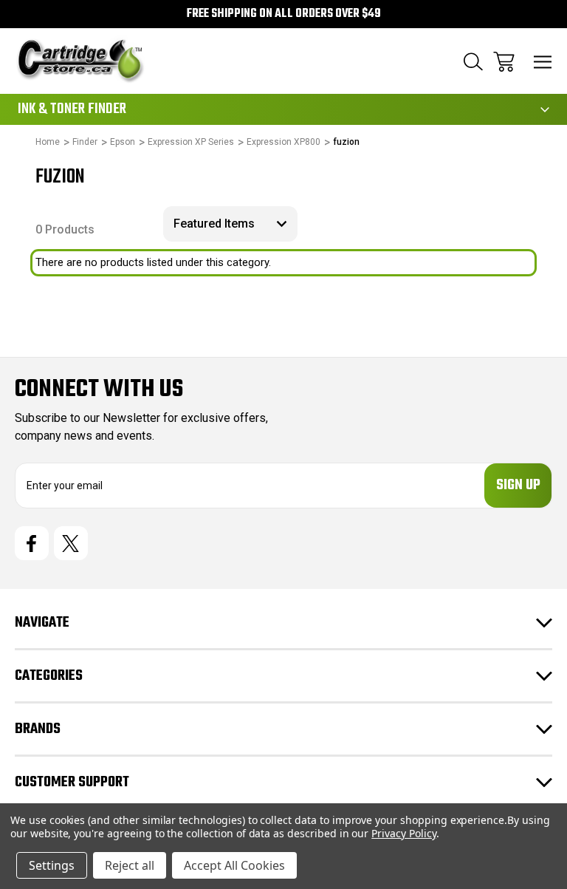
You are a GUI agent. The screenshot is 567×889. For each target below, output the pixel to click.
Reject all (129, 865)
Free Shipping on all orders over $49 (284, 14)
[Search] (473, 61)
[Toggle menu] (543, 61)
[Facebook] (32, 543)
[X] (71, 543)
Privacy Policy (403, 833)
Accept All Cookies (234, 865)
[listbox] (230, 224)
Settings (52, 865)
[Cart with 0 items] (504, 62)
